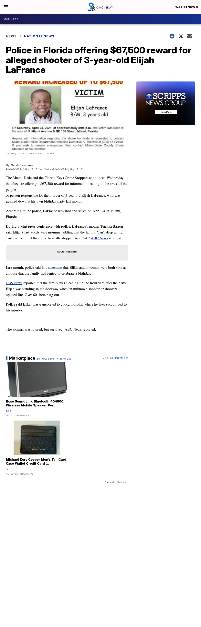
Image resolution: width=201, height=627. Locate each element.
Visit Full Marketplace (115, 358)
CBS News (14, 282)
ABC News (99, 237)
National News (39, 36)
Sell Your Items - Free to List (54, 358)
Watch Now (185, 7)
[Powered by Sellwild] (122, 482)
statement (55, 267)
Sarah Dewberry (22, 165)
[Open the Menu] (6, 7)
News (11, 36)
